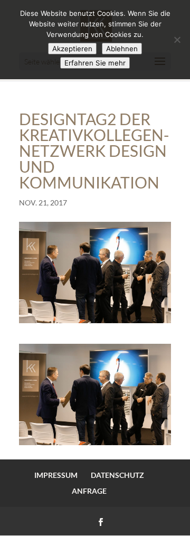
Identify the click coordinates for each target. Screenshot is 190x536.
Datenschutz (117, 475)
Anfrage (89, 490)
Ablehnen (122, 48)
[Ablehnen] (177, 39)
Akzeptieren (72, 48)
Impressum (56, 475)
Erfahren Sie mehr (95, 63)
